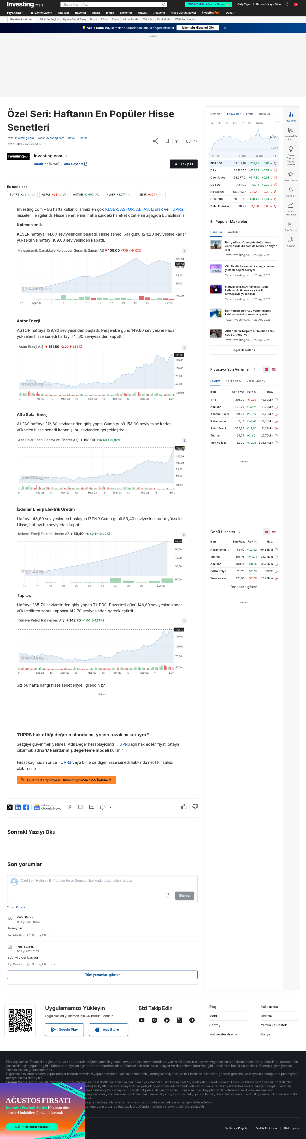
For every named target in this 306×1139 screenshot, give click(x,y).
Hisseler (264, 114)
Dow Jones (217, 177)
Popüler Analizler (21, 19)
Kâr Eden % (233, 381)
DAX (213, 170)
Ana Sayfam (73, 164)
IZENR (157, 209)
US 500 (215, 184)
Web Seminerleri (185, 19)
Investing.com (48, 155)
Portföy (214, 1025)
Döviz (104, 19)
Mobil (213, 1016)
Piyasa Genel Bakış (74, 19)
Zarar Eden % (256, 381)
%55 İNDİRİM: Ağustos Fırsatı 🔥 (208, 4)
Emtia (115, 19)
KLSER (111, 209)
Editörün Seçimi (49, 19)
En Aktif (215, 381)
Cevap (17, 935)
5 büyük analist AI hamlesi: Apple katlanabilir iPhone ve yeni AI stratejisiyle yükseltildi (247, 290)
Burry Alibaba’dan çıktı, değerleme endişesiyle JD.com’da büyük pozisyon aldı (251, 246)
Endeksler (234, 114)
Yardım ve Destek (274, 1025)
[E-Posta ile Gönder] (92, 806)
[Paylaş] (155, 141)
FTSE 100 (216, 199)
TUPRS (176, 209)
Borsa (93, 19)
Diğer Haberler (243, 350)
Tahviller (148, 19)
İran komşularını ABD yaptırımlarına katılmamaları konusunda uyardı (248, 312)
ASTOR (127, 209)
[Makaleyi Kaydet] (167, 141)
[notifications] (287, 4)
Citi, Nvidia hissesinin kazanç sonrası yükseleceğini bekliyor (249, 268)
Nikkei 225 (217, 192)
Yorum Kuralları (16, 907)
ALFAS (142, 209)
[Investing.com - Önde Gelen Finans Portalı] (25, 4)
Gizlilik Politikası (266, 1128)
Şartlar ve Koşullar (236, 1128)
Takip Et (187, 164)
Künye (265, 1034)
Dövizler (216, 114)
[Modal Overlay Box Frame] (42, 1111)
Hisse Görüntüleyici (183, 12)
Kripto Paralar (131, 19)
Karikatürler (164, 19)
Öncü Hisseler (222, 532)
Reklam (266, 1016)
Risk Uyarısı (292, 1128)
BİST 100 (216, 163)
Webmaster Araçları (223, 1034)
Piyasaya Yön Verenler (230, 369)
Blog (212, 1007)
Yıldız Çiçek (25, 946)
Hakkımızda (269, 1007)
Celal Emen (25, 917)
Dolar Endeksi (219, 206)
